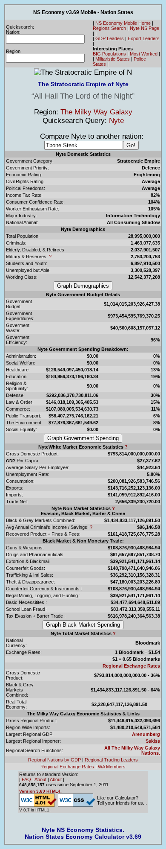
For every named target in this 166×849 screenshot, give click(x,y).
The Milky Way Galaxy (96, 112)
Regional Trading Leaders (111, 759)
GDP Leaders (109, 38)
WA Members (112, 766)
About (40, 779)
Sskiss (153, 741)
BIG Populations (109, 53)
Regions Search (109, 28)
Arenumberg (146, 734)
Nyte (116, 121)
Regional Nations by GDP (54, 759)
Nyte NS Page (144, 28)
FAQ (26, 779)
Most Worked (143, 53)
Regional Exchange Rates (131, 665)
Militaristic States (112, 58)
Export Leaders (144, 38)
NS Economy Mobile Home (123, 23)
